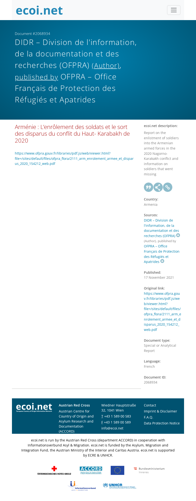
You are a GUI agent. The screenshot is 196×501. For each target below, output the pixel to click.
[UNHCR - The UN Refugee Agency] (119, 485)
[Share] (158, 187)
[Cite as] (148, 187)
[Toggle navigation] (173, 10)
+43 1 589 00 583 (117, 416)
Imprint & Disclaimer (160, 411)
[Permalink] (168, 187)
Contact (150, 405)
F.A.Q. (148, 417)
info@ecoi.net (112, 428)
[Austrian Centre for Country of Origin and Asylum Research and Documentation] (91, 470)
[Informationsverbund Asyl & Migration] (81, 485)
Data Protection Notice (162, 423)
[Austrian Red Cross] (54, 470)
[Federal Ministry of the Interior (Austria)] (149, 470)
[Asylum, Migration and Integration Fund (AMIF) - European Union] (117, 470)
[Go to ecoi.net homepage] (39, 10)
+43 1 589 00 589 (117, 422)
